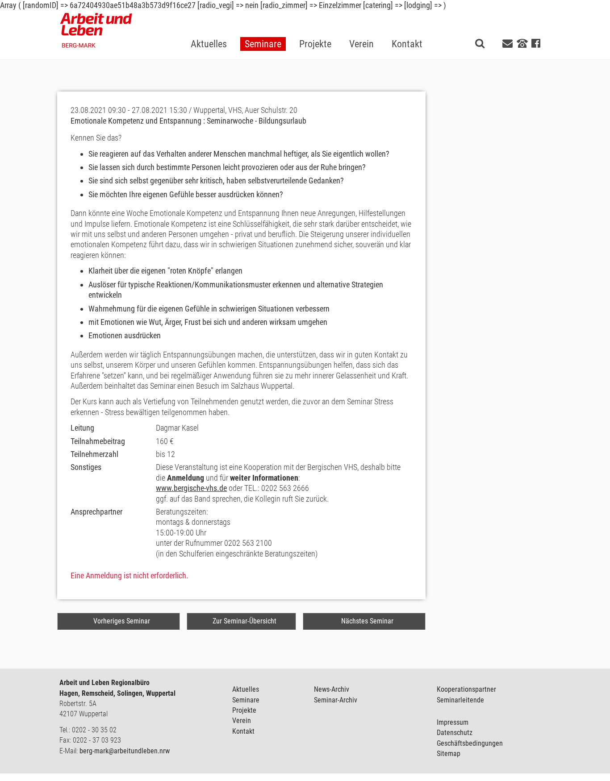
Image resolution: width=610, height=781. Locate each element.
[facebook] (536, 43)
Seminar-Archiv (335, 700)
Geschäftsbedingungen (470, 743)
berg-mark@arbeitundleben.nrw (124, 751)
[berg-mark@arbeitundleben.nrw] (508, 43)
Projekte (244, 710)
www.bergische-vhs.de (191, 488)
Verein (241, 720)
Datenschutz (454, 732)
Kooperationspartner (466, 689)
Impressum (452, 722)
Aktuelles (245, 689)
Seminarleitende (460, 700)
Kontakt (243, 731)
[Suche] (480, 43)
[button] (263, 29)
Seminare (245, 700)
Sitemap (448, 753)
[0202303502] (522, 43)
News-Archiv (331, 689)
